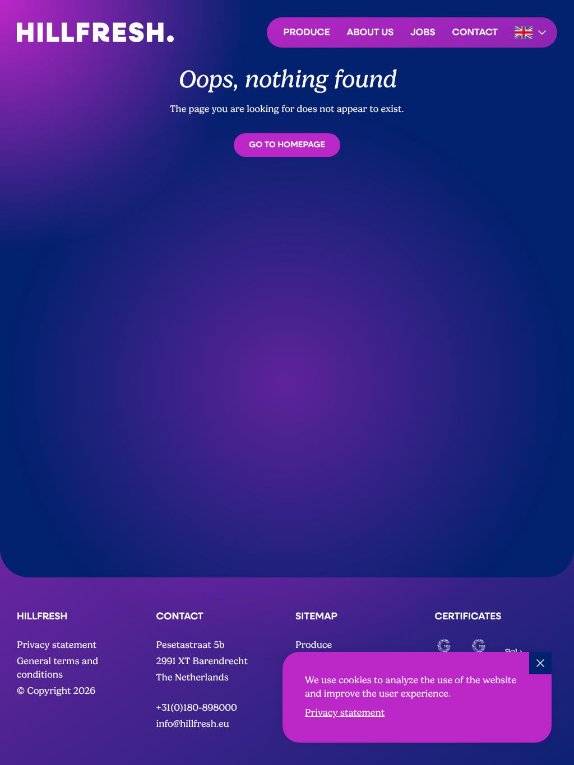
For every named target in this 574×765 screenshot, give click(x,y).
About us (370, 31)
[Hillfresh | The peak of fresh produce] (95, 32)
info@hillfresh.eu (192, 724)
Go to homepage (287, 144)
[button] (532, 32)
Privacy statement (345, 713)
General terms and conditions (57, 668)
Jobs (422, 31)
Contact (475, 31)
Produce (307, 31)
